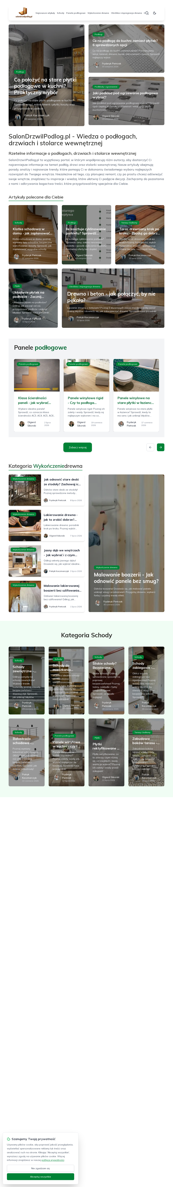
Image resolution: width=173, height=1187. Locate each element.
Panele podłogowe (75, 13)
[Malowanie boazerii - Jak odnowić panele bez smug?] (126, 543)
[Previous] (150, 447)
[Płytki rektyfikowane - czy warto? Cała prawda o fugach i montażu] (106, 752)
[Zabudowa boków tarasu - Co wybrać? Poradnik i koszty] (146, 752)
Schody (60, 13)
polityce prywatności (53, 1160)
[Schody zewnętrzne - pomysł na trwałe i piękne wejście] (26, 680)
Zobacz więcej (77, 447)
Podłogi (20, 72)
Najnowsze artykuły (45, 13)
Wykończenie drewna (98, 13)
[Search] (147, 13)
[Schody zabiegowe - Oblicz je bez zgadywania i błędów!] (146, 680)
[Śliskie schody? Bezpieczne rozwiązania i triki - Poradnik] (106, 680)
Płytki (17, 286)
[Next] (160, 447)
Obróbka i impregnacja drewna (126, 13)
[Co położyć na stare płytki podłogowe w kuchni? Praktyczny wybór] (46, 75)
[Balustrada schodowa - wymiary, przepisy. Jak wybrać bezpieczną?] (26, 752)
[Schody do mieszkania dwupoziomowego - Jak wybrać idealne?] (66, 680)
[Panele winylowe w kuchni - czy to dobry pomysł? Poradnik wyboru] (66, 752)
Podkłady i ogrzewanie (106, 86)
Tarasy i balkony (129, 222)
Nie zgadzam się (40, 1168)
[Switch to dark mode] (155, 13)
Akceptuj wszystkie (40, 1176)
